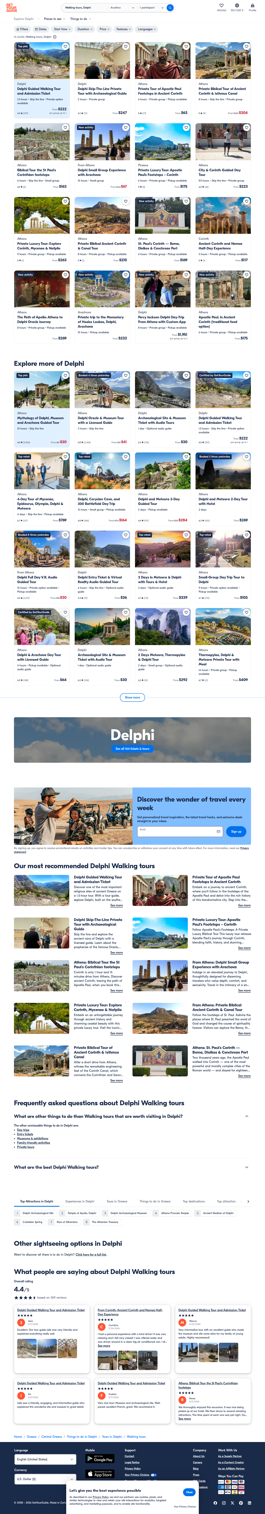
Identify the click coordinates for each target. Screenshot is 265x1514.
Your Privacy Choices (137, 1474)
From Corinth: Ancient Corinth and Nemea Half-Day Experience (130, 1312)
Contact (129, 1456)
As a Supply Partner (230, 1456)
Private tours (25, 1147)
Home (18, 1437)
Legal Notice (132, 1462)
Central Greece (52, 1437)
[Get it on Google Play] (99, 1459)
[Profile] (252, 5)
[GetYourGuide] (11, 8)
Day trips (23, 1130)
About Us (198, 1456)
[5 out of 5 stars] (52, 1315)
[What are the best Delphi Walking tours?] (246, 1167)
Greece (31, 1437)
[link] (42, 80)
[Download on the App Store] (99, 1474)
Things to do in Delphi (82, 1437)
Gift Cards (199, 1481)
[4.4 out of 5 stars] (25, 1297)
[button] (42, 80)
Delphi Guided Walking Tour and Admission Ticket (51, 1310)
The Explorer (200, 1487)
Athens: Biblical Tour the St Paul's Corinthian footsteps (208, 1385)
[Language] (237, 5)
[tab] (36, 1201)
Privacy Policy (133, 1468)
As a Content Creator (231, 1462)
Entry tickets (25, 1134)
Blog (195, 1468)
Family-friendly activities (33, 1143)
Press (196, 1474)
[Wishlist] (221, 5)
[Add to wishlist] (65, 46)
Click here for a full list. (91, 1254)
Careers (197, 1462)
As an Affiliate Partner (231, 1468)
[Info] (54, 36)
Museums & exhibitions (32, 1138)
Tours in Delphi (112, 1437)
